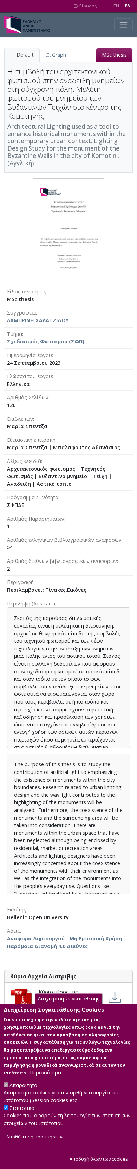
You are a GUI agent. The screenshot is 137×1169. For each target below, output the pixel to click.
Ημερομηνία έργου (29, 355)
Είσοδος (87, 6)
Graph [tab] (58, 54)
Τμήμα (14, 334)
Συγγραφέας (22, 312)
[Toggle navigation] (123, 24)
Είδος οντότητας (26, 291)
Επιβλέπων (20, 418)
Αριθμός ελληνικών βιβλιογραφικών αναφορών (64, 539)
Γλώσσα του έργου (29, 376)
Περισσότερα (45, 1072)
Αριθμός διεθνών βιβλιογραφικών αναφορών (62, 561)
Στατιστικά (21, 1108)
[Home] (30, 24)
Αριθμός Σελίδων (27, 397)
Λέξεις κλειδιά (24, 461)
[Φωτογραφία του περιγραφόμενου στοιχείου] (68, 228)
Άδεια (14, 930)
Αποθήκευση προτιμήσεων (34, 1137)
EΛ (127, 6)
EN (116, 6)
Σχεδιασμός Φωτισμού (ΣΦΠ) (45, 341)
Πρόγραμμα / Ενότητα (32, 497)
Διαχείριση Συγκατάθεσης (69, 999)
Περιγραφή (20, 582)
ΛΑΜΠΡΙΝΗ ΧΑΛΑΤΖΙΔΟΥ (38, 320)
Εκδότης (16, 909)
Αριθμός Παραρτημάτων (35, 518)
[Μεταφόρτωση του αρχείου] (115, 997)
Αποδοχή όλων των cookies (99, 1159)
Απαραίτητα (23, 1085)
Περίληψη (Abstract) (31, 603)
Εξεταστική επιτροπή (31, 440)
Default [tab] (24, 54)
